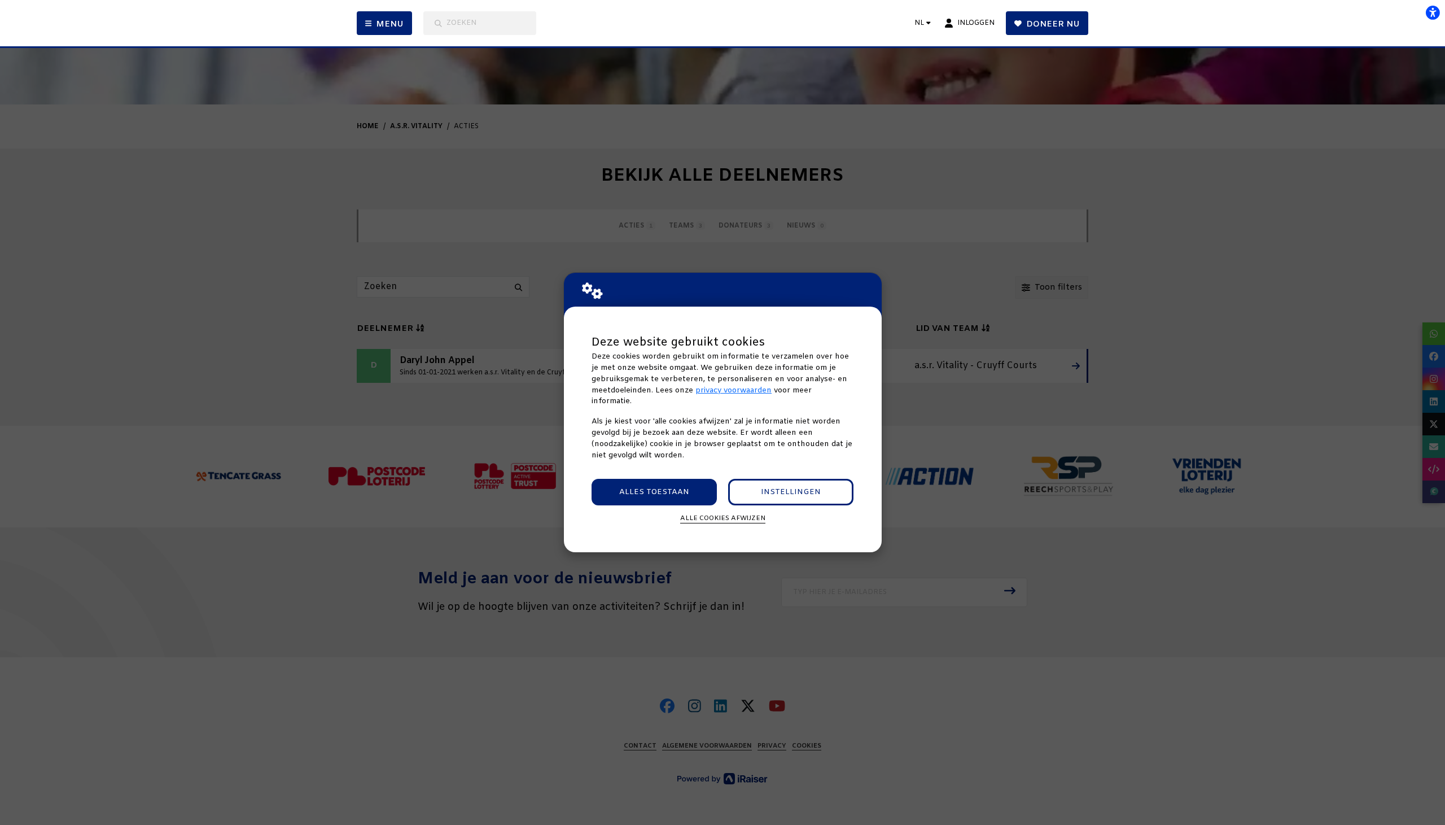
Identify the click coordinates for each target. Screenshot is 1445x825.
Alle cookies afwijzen (722, 518)
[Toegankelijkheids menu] (1432, 12)
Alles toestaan (654, 492)
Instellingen (791, 492)
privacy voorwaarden (733, 390)
